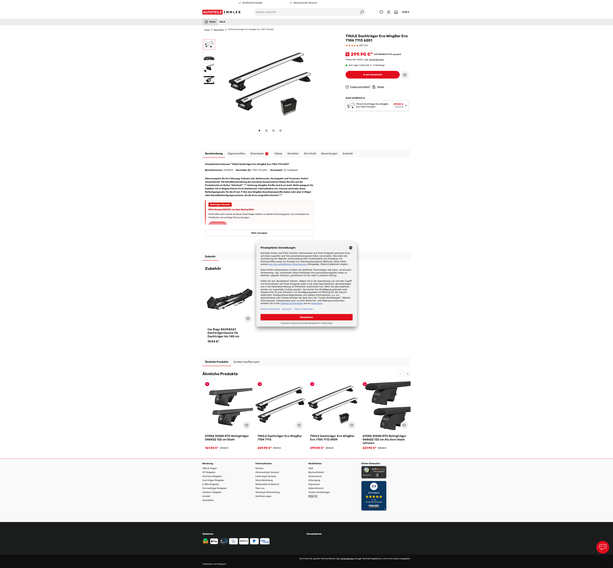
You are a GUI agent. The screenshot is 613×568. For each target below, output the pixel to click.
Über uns (260, 488)
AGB (310, 468)
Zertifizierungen (263, 496)
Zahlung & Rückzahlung (267, 492)
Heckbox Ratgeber (211, 492)
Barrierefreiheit (316, 472)
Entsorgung (314, 480)
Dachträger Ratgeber (213, 480)
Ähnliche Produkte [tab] (216, 361)
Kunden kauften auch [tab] (247, 361)
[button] (209, 45)
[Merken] (405, 75)
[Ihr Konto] (388, 12)
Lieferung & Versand (265, 476)
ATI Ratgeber (209, 472)
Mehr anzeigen (259, 233)
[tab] (259, 130)
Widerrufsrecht (316, 488)
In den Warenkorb (372, 74)
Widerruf (313, 496)
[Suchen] (362, 12)
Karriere (259, 468)
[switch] (379, 475)
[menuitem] (210, 21)
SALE (222, 21)
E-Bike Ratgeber (210, 484)
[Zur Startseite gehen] (222, 12)
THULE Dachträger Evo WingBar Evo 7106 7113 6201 (251, 29)
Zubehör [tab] (210, 256)
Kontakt (206, 496)
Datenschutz (315, 476)
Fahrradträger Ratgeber (214, 488)
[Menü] (384, 468)
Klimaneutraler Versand (305, 3)
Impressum (314, 484)
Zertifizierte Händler (252, 3)
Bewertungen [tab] (329, 153)
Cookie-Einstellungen (319, 492)
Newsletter (208, 500)
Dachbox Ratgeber (212, 476)
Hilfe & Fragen (209, 468)
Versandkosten (376, 59)
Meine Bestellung (264, 480)
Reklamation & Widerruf (267, 484)
